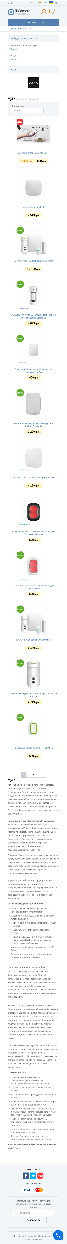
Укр (55, 2)
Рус (46, 2)
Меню (10, 3)
